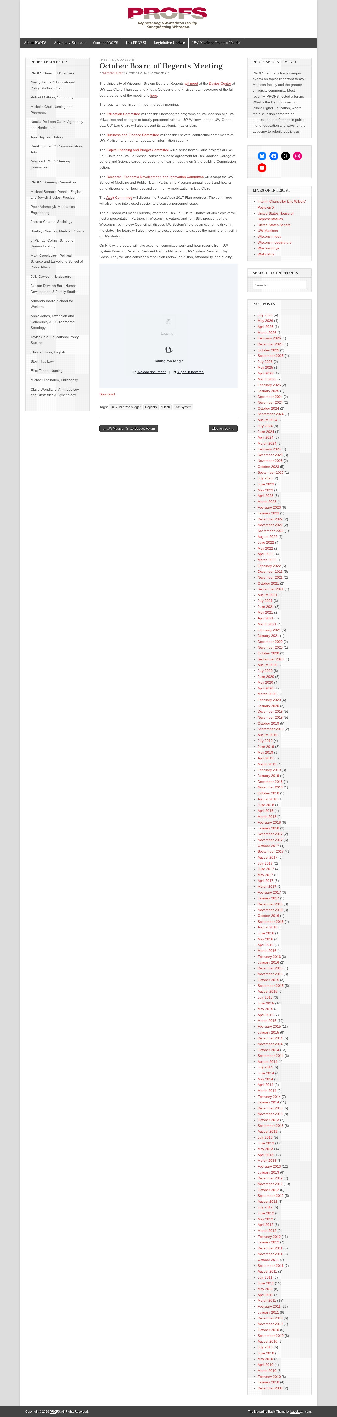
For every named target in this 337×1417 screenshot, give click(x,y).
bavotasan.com (300, 1411)
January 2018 (268, 828)
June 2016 (266, 933)
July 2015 (265, 997)
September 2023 (271, 472)
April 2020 (265, 688)
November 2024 (270, 402)
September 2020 (271, 659)
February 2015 (269, 1026)
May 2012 (265, 1219)
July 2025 (265, 362)
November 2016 (270, 910)
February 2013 (269, 1166)
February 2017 (269, 892)
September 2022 (271, 531)
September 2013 (271, 1126)
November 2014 (270, 1044)
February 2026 (269, 338)
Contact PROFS (105, 43)
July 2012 (265, 1207)
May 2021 (265, 612)
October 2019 (268, 723)
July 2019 (265, 741)
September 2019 (271, 729)
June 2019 (266, 746)
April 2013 (265, 1155)
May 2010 (265, 1359)
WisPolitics (266, 254)
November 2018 (270, 787)
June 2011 (266, 1283)
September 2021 (271, 589)
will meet (191, 83)
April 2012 (265, 1225)
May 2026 (265, 321)
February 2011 (269, 1306)
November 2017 (270, 840)
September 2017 (271, 851)
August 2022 (267, 537)
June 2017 (266, 869)
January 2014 (268, 1102)
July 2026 (265, 315)
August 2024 (267, 420)
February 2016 (269, 957)
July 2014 (265, 1067)
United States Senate (274, 225)
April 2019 (265, 758)
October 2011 (268, 1260)
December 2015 (270, 968)
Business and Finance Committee (133, 135)
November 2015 (270, 974)
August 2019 (267, 735)
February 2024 (269, 449)
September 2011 (270, 1266)
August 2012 (267, 1201)
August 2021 (267, 595)
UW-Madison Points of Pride (216, 43)
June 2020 (266, 677)
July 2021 (265, 601)
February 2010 (269, 1376)
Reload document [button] (151, 372)
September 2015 (271, 986)
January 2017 (268, 898)
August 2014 (267, 1061)
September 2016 (271, 922)
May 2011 (265, 1289)
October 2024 (268, 408)
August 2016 (267, 927)
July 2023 (265, 478)
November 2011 (270, 1254)
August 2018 (267, 799)
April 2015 (265, 1015)
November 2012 (270, 1184)
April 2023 (265, 496)
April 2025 (265, 373)
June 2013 (266, 1143)
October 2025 (268, 350)
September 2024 (271, 414)
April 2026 (265, 327)
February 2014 (269, 1097)
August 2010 (267, 1341)
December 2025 (270, 344)
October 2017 (268, 846)
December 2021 (270, 571)
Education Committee (123, 114)
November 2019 (270, 717)
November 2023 (270, 461)
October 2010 (268, 1330)
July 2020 (265, 671)
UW (116, 59)
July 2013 (265, 1137)
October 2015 (268, 980)
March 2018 (267, 817)
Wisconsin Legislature (275, 242)
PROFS (55, 1411)
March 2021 (267, 624)
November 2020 (270, 647)
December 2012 (270, 1178)
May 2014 (265, 1079)
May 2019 (265, 752)
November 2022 (270, 525)
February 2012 (269, 1237)
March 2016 (267, 951)
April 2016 (265, 945)
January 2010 (268, 1382)
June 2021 (266, 607)
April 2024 (265, 437)
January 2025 (268, 391)
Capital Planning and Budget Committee (138, 150)
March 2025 (267, 379)
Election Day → (223, 428)
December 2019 (270, 711)
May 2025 (265, 367)
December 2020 (270, 642)
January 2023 (268, 513)
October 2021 (268, 583)
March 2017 (267, 886)
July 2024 (265, 426)
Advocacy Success (69, 43)
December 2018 (270, 782)
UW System (128, 59)
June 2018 (266, 805)
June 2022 (266, 542)
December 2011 (270, 1248)
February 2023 (269, 507)
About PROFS (35, 43)
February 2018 (269, 822)
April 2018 (265, 811)
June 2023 (266, 484)
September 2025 (271, 356)
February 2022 (269, 566)
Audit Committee (119, 197)
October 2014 (268, 1050)
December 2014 (270, 1038)
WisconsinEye (268, 248)
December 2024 (270, 397)
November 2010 (270, 1324)
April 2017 (265, 881)
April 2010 (265, 1365)
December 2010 (270, 1318)
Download (107, 394)
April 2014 (265, 1085)
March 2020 (267, 694)
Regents (151, 407)
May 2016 (265, 939)
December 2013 (270, 1108)
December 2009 (270, 1388)
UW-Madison (268, 231)
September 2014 (271, 1056)
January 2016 (268, 962)
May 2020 (265, 682)
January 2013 (268, 1172)
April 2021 (265, 618)
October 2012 (268, 1190)
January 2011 (268, 1312)
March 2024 (267, 443)
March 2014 (267, 1091)
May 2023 (265, 490)
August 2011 (267, 1271)
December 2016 (270, 904)
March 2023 (267, 502)
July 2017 (265, 863)
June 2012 (266, 1213)
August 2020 (267, 665)
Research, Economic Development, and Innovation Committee (155, 177)
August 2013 (267, 1131)
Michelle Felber (113, 73)
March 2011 (267, 1300)
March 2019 (267, 764)
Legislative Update (169, 43)
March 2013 (267, 1160)
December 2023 (270, 455)
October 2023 (268, 467)
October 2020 (268, 653)
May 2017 (265, 875)
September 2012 (271, 1196)
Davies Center (220, 83)
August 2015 (267, 991)
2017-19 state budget (126, 407)
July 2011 (265, 1277)
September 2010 (271, 1336)
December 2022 (270, 519)
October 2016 (268, 916)
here (153, 95)
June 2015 (266, 1003)
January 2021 (268, 636)
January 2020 (268, 706)
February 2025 (269, 385)
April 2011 (265, 1295)
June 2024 (266, 431)
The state (106, 59)
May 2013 (265, 1149)
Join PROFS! (136, 43)
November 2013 (270, 1114)
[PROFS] (168, 15)
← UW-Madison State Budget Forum (129, 428)
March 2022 (267, 560)
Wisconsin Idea (269, 236)
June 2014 (266, 1073)
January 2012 (268, 1242)
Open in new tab (190, 372)
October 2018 (268, 793)
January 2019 (268, 776)
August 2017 (267, 857)
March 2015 (267, 1021)
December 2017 (270, 834)
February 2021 (269, 630)
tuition (165, 407)
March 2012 (267, 1231)
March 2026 (267, 333)
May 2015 (265, 1009)
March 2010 (267, 1371)
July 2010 (265, 1347)
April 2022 (265, 554)
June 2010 (266, 1353)
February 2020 (269, 700)
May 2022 (265, 548)
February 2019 (269, 770)
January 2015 (268, 1032)
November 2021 (270, 577)
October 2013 (268, 1120)
